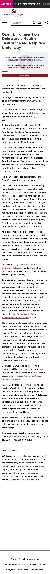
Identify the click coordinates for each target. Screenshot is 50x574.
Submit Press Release (15, 564)
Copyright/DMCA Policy (17, 570)
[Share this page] (46, 22)
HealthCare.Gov (38, 405)
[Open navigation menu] (4, 22)
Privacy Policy (37, 570)
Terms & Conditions (36, 564)
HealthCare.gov (33, 113)
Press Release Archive (29, 559)
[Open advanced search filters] (40, 22)
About (13, 559)
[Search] (34, 22)
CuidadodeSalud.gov (12, 268)
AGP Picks (6, 4)
